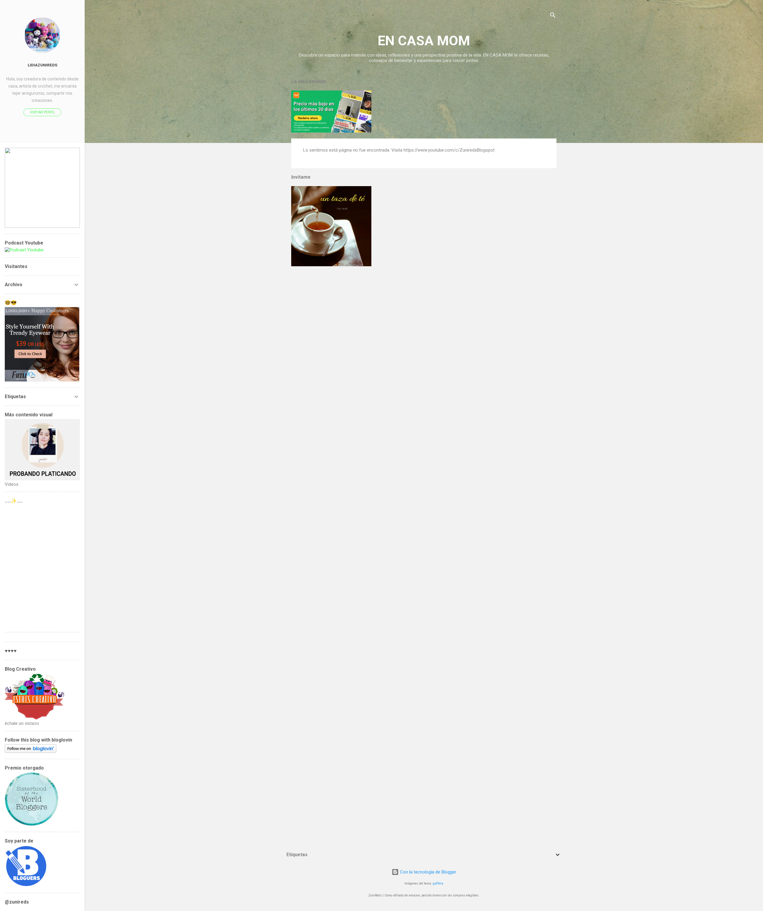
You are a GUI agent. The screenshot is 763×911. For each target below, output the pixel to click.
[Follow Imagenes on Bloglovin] (30, 751)
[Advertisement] (42, 566)
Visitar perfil (42, 112)
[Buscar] (552, 16)
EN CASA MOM (424, 41)
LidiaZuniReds (42, 65)
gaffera (438, 883)
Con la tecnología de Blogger (427, 872)
